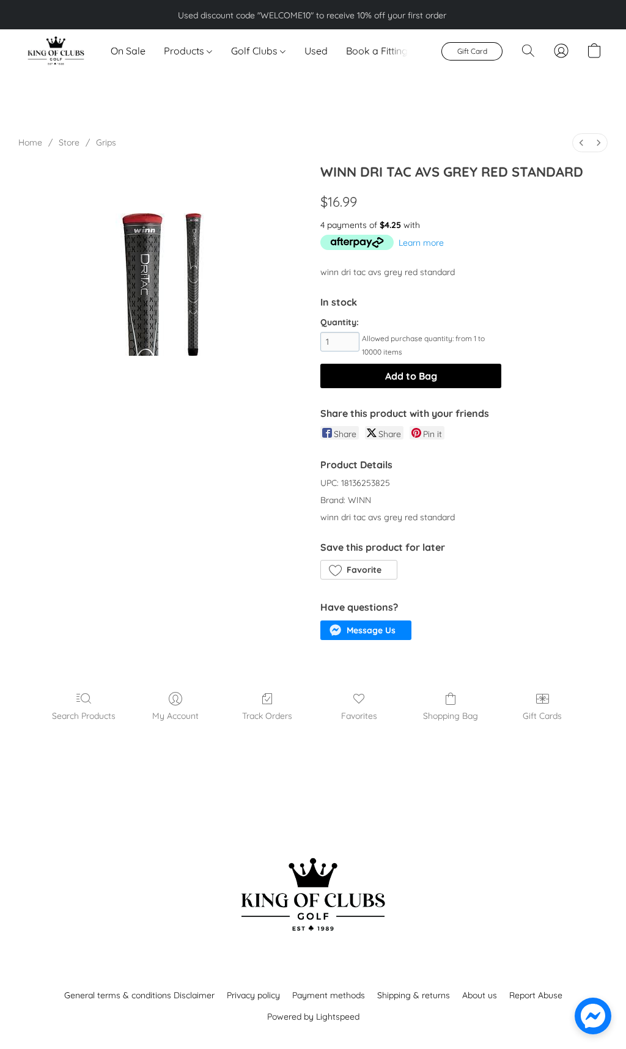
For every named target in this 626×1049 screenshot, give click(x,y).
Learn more (421, 242)
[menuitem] (581, 143)
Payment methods (328, 995)
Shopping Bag (450, 715)
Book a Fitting (377, 51)
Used (316, 51)
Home (30, 142)
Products (185, 51)
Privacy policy (253, 995)
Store (69, 142)
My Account (175, 715)
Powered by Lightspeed (313, 1016)
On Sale (128, 51)
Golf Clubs (255, 51)
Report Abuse (535, 995)
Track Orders (267, 715)
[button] (55, 50)
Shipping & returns (413, 995)
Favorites (359, 715)
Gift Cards (542, 715)
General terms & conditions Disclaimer (139, 995)
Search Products (84, 715)
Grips (106, 142)
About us (479, 995)
